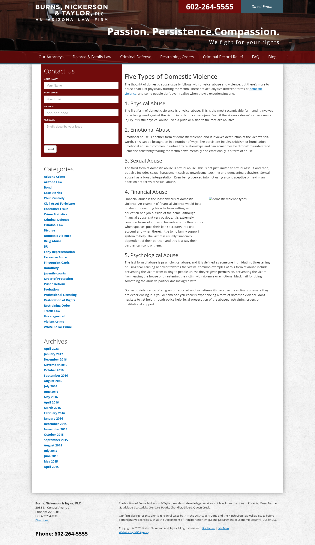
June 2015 (51, 456)
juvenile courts (55, 273)
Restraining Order (57, 305)
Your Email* (51, 92)
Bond (48, 187)
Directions (41, 520)
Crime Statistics (55, 214)
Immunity (51, 268)
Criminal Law (53, 225)
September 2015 (56, 440)
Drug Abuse (52, 241)
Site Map (223, 528)
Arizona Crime (54, 177)
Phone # (49, 106)
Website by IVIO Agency (134, 532)
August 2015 (53, 445)
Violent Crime (54, 322)
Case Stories (53, 193)
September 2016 (56, 375)
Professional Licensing (60, 295)
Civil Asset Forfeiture (59, 203)
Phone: (61, 533)
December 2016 (55, 359)
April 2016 (51, 402)
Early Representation (59, 252)
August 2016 (53, 381)
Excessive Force (55, 257)
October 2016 (54, 370)
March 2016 (52, 408)
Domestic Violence (57, 236)
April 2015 (51, 467)
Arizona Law (53, 182)
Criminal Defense (56, 220)
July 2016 (50, 386)
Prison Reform (54, 284)
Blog (272, 56)
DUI (47, 246)
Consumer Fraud (56, 209)
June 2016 (51, 392)
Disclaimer (208, 528)
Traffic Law (52, 311)
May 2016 (51, 397)
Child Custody (54, 198)
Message (49, 120)
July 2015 (50, 451)
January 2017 (53, 354)
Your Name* (51, 79)
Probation (51, 289)
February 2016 (54, 413)
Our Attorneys (51, 56)
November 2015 (55, 429)
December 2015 (55, 424)
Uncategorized (54, 316)
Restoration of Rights (59, 300)
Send (50, 149)
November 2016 (55, 365)
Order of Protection (58, 279)
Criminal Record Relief (223, 56)
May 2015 (51, 461)
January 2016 (53, 418)
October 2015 (54, 434)
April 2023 (51, 349)
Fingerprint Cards (57, 262)
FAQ (255, 56)
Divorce (49, 230)
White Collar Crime (58, 327)
